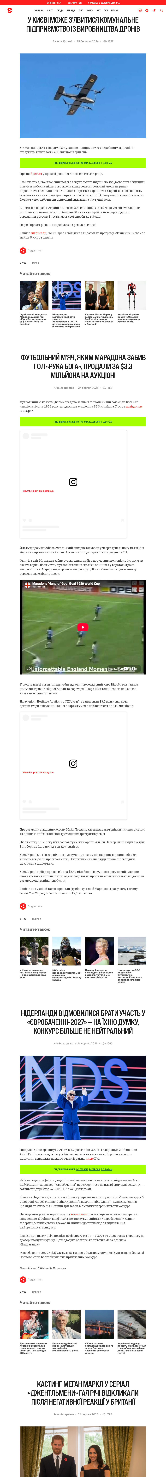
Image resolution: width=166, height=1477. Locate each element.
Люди (60, 10)
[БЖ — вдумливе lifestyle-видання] (10, 10)
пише (90, 1158)
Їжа (106, 10)
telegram (106, 162)
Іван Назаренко (63, 1043)
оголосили (79, 1214)
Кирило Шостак (64, 388)
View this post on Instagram (38, 490)
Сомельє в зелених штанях (104, 2)
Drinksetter (54, 2)
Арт (99, 10)
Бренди (71, 10)
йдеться (36, 174)
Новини (39, 10)
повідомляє (134, 406)
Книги (90, 10)
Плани (115, 10)
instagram (82, 162)
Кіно (80, 10)
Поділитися (35, 250)
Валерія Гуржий (62, 41)
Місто (50, 10)
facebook (94, 162)
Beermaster (75, 2)
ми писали (38, 233)
